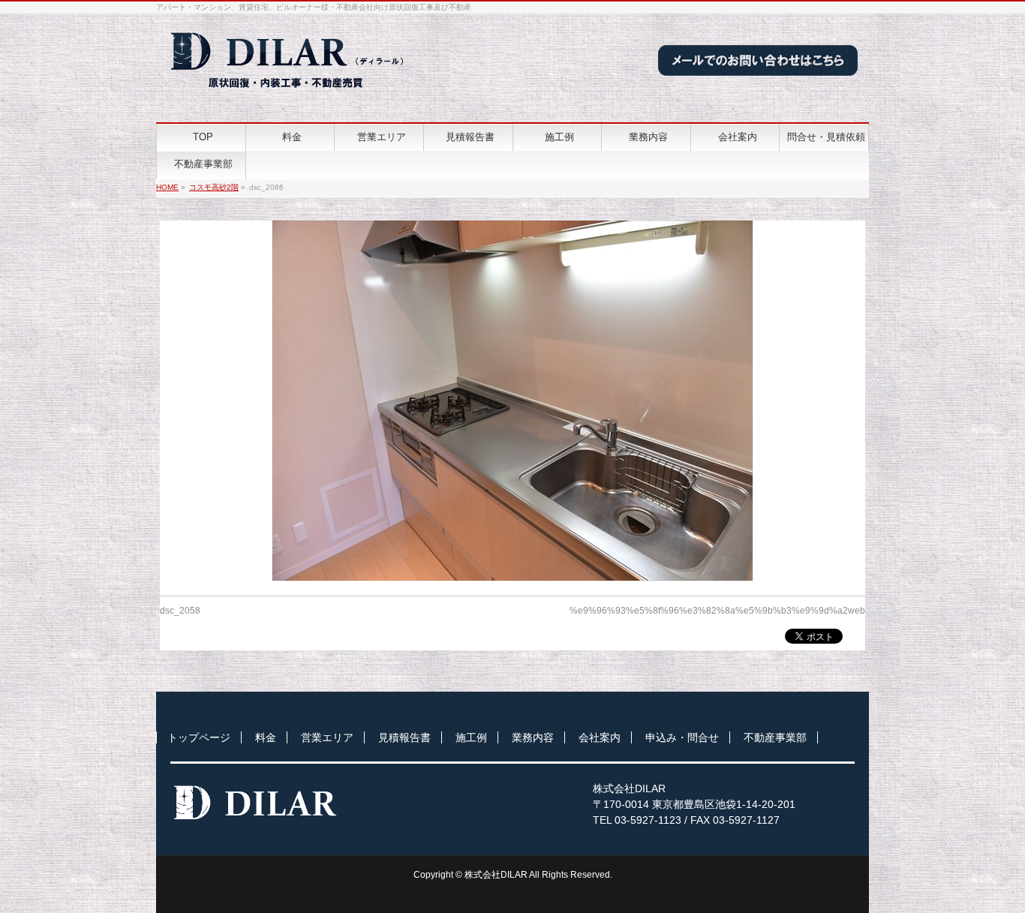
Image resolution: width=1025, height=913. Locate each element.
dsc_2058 (180, 610)
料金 (266, 737)
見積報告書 (404, 737)
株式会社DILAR (496, 874)
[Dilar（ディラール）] (289, 94)
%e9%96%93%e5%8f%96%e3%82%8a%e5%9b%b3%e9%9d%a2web (717, 610)
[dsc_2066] (513, 401)
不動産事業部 (775, 737)
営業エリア (327, 737)
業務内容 (532, 737)
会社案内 (599, 737)
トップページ (199, 737)
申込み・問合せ (682, 737)
